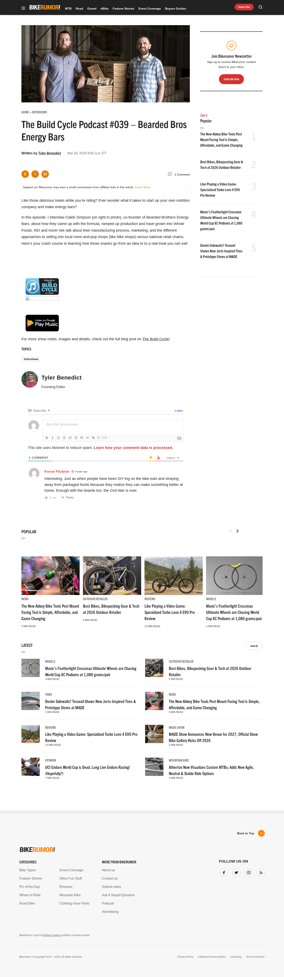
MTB (68, 8)
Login (178, 410)
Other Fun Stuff (70, 878)
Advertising (110, 911)
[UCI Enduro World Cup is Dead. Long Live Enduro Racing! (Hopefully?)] (30, 767)
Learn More (142, 187)
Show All (254, 645)
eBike (105, 8)
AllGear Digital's (52, 935)
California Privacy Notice (212, 956)
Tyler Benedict (49, 153)
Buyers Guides (175, 8)
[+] (104, 437)
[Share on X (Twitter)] (35, 174)
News (25, 599)
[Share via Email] (45, 174)
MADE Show (176, 727)
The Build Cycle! (156, 339)
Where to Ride (30, 895)
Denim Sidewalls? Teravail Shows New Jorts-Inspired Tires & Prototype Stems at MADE (221, 251)
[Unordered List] (76, 437)
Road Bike (27, 903)
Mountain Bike (179, 760)
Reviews (150, 599)
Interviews (31, 359)
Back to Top (245, 833)
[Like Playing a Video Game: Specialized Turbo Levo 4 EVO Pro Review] (173, 575)
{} (98, 437)
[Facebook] (223, 872)
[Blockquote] (82, 437)
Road (79, 8)
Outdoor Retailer (95, 599)
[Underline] (58, 437)
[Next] (237, 531)
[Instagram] (248, 872)
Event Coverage (149, 8)
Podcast (108, 903)
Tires (48, 694)
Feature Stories (123, 8)
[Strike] (64, 437)
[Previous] (230, 531)
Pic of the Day (29, 887)
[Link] (93, 437)
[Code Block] (87, 437)
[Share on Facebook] (25, 174)
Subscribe (244, 7)
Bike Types (27, 870)
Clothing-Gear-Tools (74, 903)
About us (108, 870)
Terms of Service (255, 956)
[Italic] (53, 437)
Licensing (235, 956)
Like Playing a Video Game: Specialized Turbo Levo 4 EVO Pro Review (220, 190)
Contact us (110, 878)
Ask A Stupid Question (118, 895)
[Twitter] (235, 872)
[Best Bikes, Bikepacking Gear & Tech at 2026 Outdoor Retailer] (112, 575)
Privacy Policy (185, 956)
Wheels (211, 599)
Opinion (50, 760)
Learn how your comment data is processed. (133, 448)
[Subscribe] (260, 872)
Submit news (111, 887)
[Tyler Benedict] (29, 381)
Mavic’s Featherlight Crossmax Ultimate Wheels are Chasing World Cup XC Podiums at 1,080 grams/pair (234, 612)
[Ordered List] (70, 437)
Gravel (91, 8)
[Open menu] (23, 8)
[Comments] (170, 174)
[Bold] (47, 437)
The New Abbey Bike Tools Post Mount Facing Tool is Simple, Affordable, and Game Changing (221, 139)
